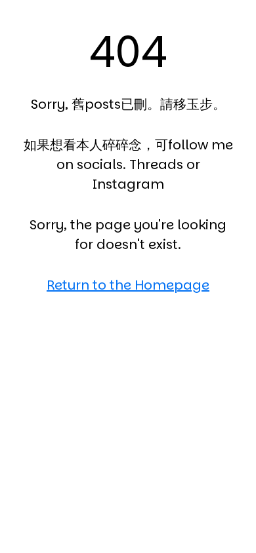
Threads (156, 164)
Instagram (128, 184)
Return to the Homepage (128, 285)
